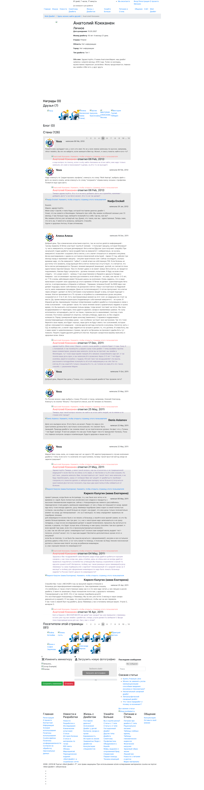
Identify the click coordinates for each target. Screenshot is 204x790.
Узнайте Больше (107, 10)
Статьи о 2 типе (110, 726)
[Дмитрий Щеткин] (116, 634)
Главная (47, 9)
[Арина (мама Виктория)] (110, 641)
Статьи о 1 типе (110, 723)
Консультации (150, 718)
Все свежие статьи (127, 708)
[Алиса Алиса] (67, 119)
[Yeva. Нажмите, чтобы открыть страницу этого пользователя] (49, 143)
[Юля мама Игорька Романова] (78, 641)
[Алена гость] (63, 634)
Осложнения (88, 726)
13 (129, 138)
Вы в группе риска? (112, 721)
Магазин (137, 4)
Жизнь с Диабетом (91, 10)
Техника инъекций (111, 759)
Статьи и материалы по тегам (69, 741)
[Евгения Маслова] (99, 652)
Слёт (146, 9)
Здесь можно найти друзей (69, 16)
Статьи (66, 733)
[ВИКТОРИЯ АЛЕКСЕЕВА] (105, 114)
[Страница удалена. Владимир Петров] (99, 641)
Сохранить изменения (52, 684)
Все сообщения (132, 664)
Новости (63, 9)
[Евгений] (78, 119)
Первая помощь (110, 756)
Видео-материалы (131, 762)
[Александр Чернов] (84, 646)
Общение (138, 9)
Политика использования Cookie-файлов (49, 735)
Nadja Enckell (116, 201)
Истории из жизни (91, 739)
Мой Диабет (153, 10)
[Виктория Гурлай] (116, 113)
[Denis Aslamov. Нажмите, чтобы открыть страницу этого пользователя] (76, 418)
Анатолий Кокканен (65, 159)
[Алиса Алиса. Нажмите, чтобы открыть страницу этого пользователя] (49, 237)
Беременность (89, 736)
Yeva (59, 141)
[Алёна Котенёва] (52, 634)
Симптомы (108, 739)
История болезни (70, 736)
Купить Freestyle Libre (132, 679)
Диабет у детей (90, 728)
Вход (136, 1)
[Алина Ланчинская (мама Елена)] (84, 117)
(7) (56, 105)
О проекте (154, 1)
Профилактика (110, 741)
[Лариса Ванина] (78, 652)
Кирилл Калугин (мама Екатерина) (106, 493)
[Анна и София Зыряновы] (52, 647)
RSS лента (67, 746)
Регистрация (144, 1)
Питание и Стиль (123, 10)
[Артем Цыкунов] (96, 113)
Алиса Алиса (64, 235)
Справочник (109, 754)
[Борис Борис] (67, 652)
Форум (55, 9)
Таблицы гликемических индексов (130, 738)
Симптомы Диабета (73, 10)
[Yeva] (50, 110)
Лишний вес (129, 754)
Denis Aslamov (117, 420)
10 (123, 138)
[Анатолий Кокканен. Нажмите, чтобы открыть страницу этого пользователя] (85, 156)
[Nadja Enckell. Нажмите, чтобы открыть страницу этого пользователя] (75, 199)
